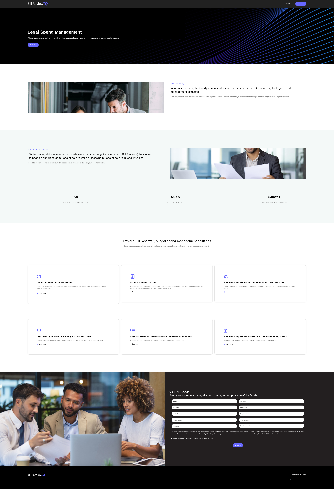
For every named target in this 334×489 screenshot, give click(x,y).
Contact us (238, 445)
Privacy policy (290, 479)
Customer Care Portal (299, 475)
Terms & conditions (301, 479)
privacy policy (292, 431)
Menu (288, 4)
